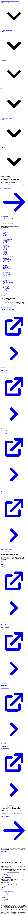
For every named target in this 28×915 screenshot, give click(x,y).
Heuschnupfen (6, 258)
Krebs (4, 262)
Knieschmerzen (6, 260)
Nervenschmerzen (7, 268)
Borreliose (5, 244)
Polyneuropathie (6, 272)
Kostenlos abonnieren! (5, 874)
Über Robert (4, 60)
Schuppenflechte (6, 281)
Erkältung (5, 251)
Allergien (5, 234)
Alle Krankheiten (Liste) (8, 891)
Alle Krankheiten (4, 216)
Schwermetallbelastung (8, 282)
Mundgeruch (5, 267)
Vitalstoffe (3, 30)
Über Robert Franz (7, 901)
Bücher (3, 31)
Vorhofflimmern (6, 288)
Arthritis (5, 235)
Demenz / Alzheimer (7, 246)
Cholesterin (5, 245)
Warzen (4, 289)
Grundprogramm (8, 30)
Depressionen (6, 247)
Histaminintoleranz (7, 259)
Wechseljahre (6, 290)
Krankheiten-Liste (5, 2)
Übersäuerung (6, 286)
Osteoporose (5, 269)
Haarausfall (5, 254)
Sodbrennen (5, 283)
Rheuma (5, 276)
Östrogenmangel (6, 270)
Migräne (5, 265)
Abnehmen (5, 232)
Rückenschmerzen (7, 277)
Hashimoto (5, 255)
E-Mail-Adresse (4, 873)
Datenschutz (5, 900)
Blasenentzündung (7, 240)
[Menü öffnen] (1, 88)
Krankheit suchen (4, 229)
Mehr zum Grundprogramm (6, 549)
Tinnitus (4, 285)
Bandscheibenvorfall (7, 239)
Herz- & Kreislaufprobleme (8, 256)
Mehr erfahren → (4, 851)
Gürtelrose (5, 253)
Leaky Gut (5, 263)
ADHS (4, 233)
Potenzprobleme (6, 273)
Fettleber (5, 252)
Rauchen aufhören (7, 274)
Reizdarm (5, 275)
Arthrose (5, 237)
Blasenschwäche (6, 241)
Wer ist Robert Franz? (10, 218)
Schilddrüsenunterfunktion (8, 279)
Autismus (5, 238)
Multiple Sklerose (6, 266)
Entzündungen (6, 249)
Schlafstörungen (6, 280)
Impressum (5, 899)
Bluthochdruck (6, 242)
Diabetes (5, 248)
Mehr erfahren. (8, 877)
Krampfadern (6, 261)
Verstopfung (5, 287)
